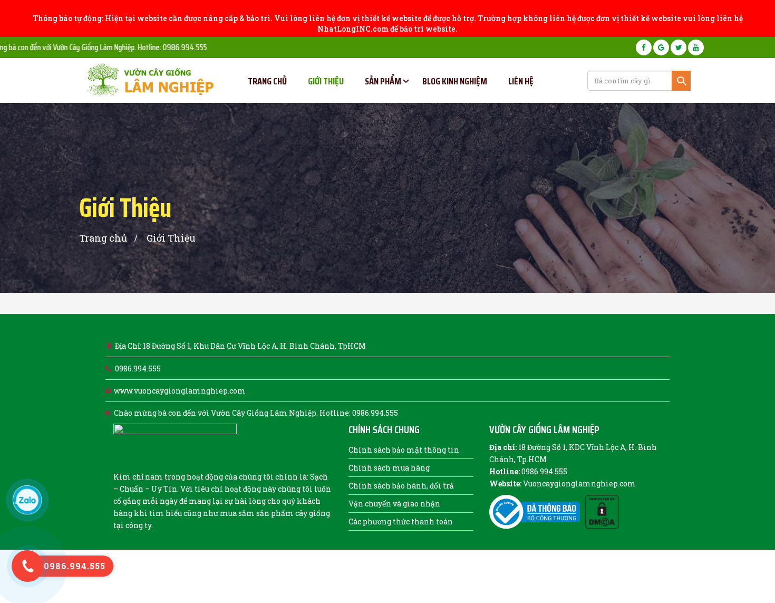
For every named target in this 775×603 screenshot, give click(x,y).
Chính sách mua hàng (389, 468)
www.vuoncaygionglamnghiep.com (180, 391)
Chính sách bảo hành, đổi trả (401, 486)
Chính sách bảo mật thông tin (403, 450)
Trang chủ (103, 238)
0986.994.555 (138, 368)
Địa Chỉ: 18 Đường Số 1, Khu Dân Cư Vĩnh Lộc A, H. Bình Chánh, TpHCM (240, 346)
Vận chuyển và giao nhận (394, 504)
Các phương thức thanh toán (400, 521)
